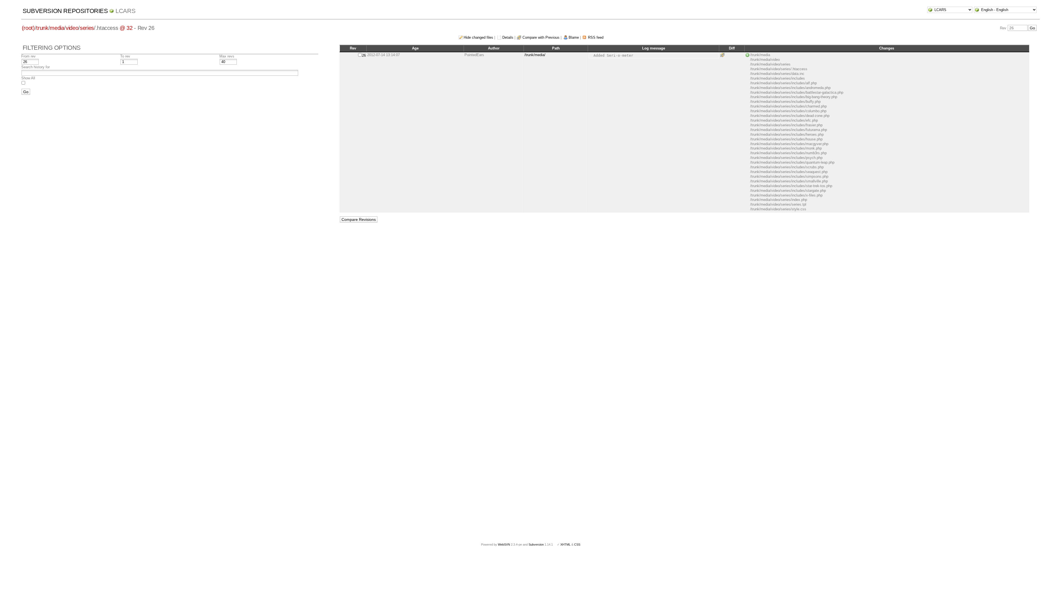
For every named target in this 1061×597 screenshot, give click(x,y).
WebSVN (504, 544)
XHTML (565, 544)
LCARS (125, 10)
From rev (28, 56)
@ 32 (126, 28)
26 (364, 55)
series (87, 28)
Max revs (226, 56)
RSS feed (595, 37)
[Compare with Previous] (723, 55)
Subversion (536, 544)
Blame (574, 37)
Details (507, 37)
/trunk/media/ (534, 55)
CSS (577, 544)
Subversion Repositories (65, 10)
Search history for (35, 67)
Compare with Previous (541, 37)
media (57, 28)
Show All (28, 78)
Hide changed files (478, 37)
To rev (125, 56)
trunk (42, 28)
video (72, 28)
